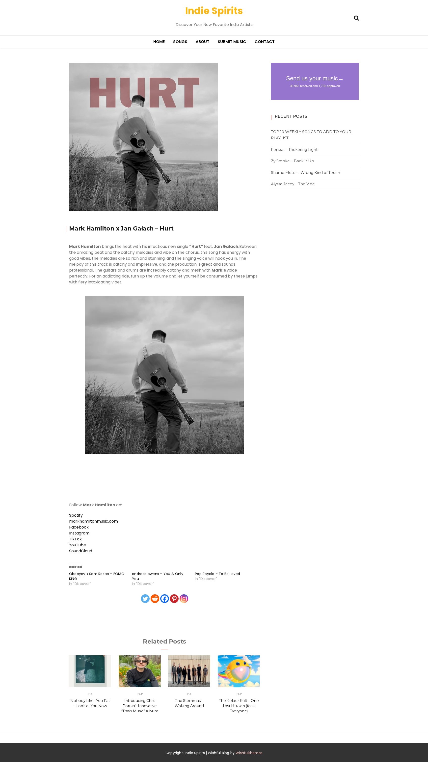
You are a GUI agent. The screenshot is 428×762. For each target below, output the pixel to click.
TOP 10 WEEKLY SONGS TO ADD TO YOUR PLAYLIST (311, 134)
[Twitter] (145, 598)
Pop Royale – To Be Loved (217, 573)
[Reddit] (155, 598)
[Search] (356, 17)
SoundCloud (80, 551)
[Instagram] (184, 598)
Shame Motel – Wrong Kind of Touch (305, 172)
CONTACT (265, 42)
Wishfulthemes (249, 752)
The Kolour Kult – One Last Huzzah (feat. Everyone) (239, 706)
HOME (159, 42)
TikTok (75, 539)
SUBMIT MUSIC (232, 42)
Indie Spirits (214, 10)
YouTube (77, 545)
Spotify (76, 515)
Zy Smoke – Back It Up (292, 161)
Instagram (79, 533)
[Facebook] (164, 598)
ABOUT (202, 42)
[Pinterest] (174, 598)
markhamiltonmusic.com (93, 521)
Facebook (79, 527)
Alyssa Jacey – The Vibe (293, 184)
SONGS (180, 42)
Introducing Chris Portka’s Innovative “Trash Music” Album (139, 706)
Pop (90, 694)
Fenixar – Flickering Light (294, 149)
